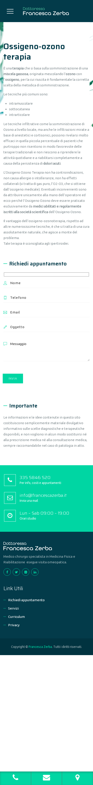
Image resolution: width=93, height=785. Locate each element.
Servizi (13, 608)
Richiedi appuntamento (26, 600)
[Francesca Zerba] (46, 11)
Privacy (13, 625)
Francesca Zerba (40, 647)
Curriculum (16, 617)
